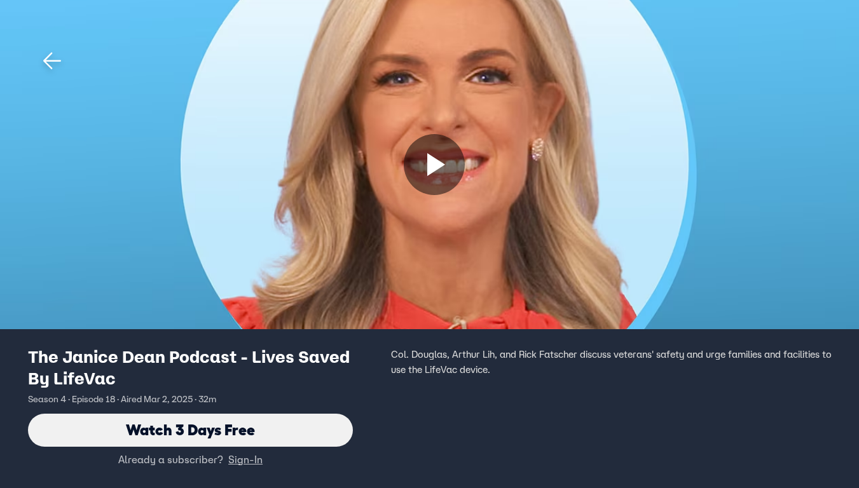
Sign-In (245, 459)
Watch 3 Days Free (190, 429)
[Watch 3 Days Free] (434, 164)
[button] (52, 61)
